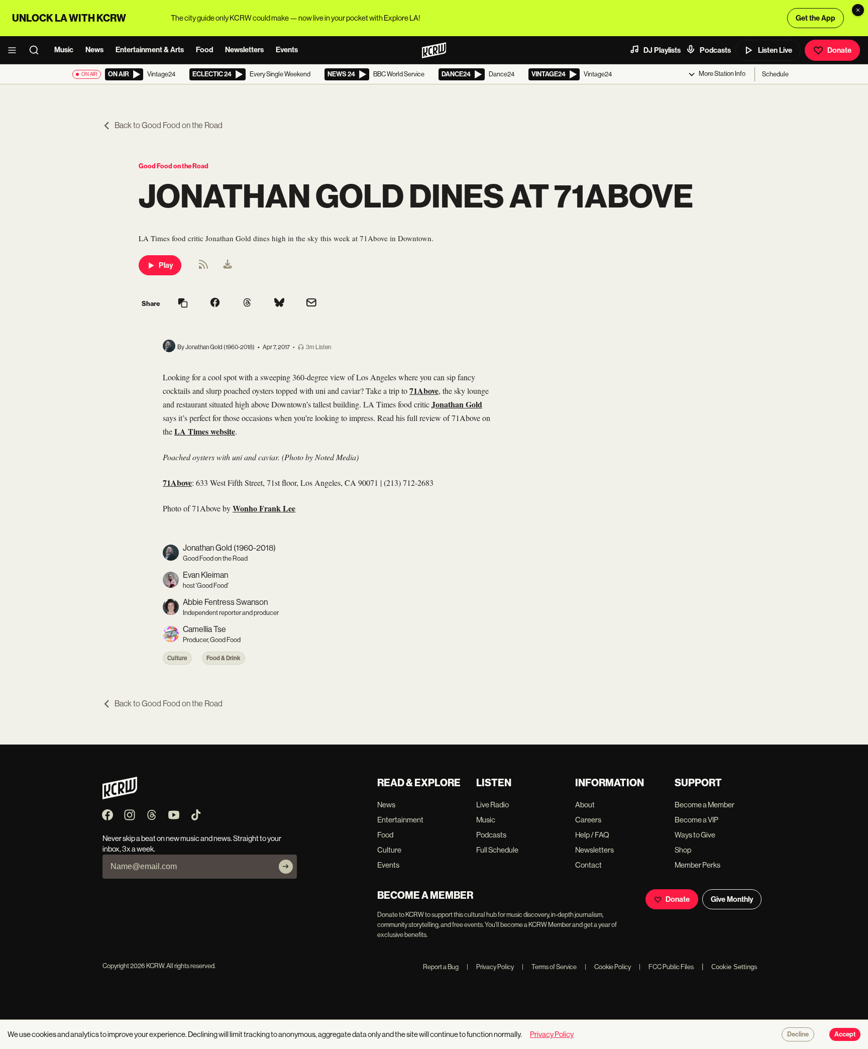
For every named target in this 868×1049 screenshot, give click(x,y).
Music (63, 49)
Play (166, 265)
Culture (177, 658)
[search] (37, 50)
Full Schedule (497, 850)
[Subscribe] (286, 867)
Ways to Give (695, 834)
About (585, 804)
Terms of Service (549, 967)
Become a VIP (696, 819)
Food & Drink (223, 658)
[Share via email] (311, 303)
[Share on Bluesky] (279, 303)
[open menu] (15, 50)
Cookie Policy (608, 967)
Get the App (815, 18)
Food (204, 49)
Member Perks (697, 865)
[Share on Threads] (247, 303)
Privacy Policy (490, 967)
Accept (844, 1034)
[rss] (203, 267)
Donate (839, 50)
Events (287, 49)
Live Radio (492, 804)
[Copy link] (183, 303)
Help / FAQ (592, 834)
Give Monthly (732, 899)
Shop (683, 850)
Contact (588, 865)
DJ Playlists (662, 50)
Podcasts (715, 50)
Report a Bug (441, 967)
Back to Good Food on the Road (169, 125)
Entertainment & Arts (150, 49)
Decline (798, 1034)
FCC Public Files (666, 967)
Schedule (775, 74)
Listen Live (775, 50)
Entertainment (400, 819)
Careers (588, 819)
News (94, 49)
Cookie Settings (734, 967)
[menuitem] (228, 265)
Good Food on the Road (173, 166)
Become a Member (704, 804)
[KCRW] (119, 796)
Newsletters (244, 49)
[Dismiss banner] (858, 10)
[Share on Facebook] (215, 303)
